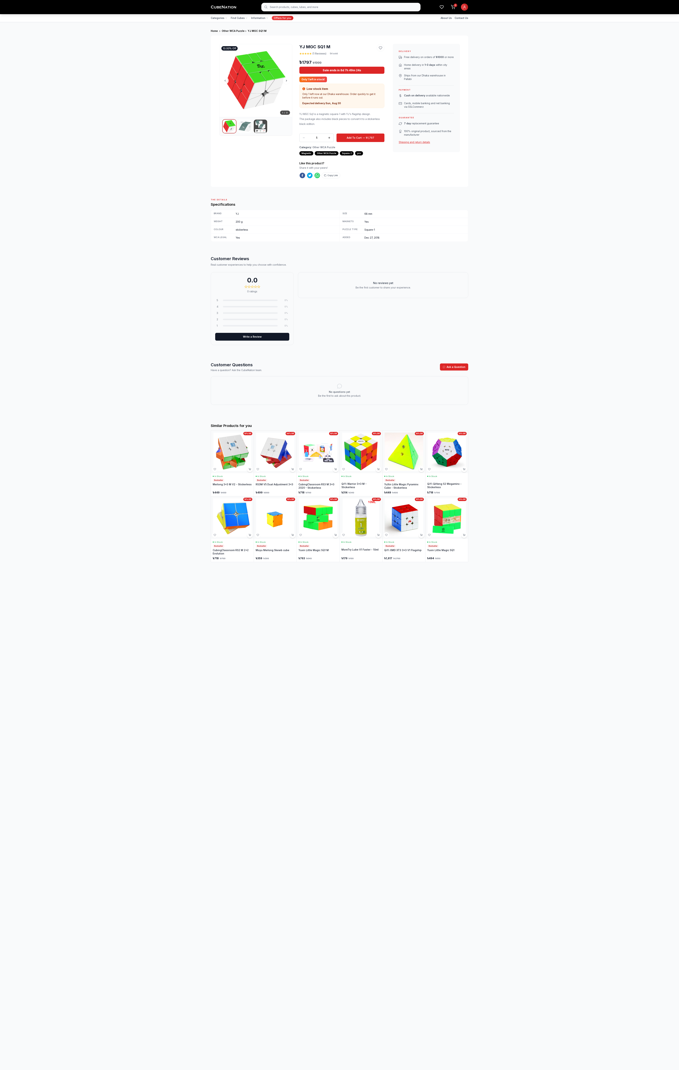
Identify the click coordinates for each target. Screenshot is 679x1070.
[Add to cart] (250, 469)
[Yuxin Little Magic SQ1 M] (318, 529)
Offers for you (282, 17)
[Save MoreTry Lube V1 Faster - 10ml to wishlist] (343, 535)
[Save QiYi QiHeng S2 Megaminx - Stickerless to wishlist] (429, 469)
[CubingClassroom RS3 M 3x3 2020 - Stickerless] (318, 463)
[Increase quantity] (329, 138)
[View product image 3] (260, 126)
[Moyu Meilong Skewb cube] (275, 529)
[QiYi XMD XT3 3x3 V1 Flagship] (403, 529)
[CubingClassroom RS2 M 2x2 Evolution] (232, 529)
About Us (446, 17)
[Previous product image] (225, 80)
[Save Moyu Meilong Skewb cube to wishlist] (258, 535)
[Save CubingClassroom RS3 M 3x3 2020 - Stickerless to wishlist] (300, 469)
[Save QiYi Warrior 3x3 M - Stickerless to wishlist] (343, 469)
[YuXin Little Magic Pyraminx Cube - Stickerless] (403, 463)
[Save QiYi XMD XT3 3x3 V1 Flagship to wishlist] (386, 535)
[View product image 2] (245, 126)
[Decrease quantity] (304, 138)
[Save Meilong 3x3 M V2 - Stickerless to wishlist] (215, 469)
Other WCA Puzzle (233, 30)
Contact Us (461, 17)
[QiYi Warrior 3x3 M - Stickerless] (361, 463)
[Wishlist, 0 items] (441, 7)
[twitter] (310, 175)
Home (214, 30)
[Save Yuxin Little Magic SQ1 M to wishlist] (300, 535)
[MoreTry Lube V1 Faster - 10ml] (361, 529)
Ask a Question (456, 366)
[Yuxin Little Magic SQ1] (446, 529)
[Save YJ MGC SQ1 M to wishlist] (380, 48)
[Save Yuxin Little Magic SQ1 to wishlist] (429, 535)
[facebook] (302, 175)
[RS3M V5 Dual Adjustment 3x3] (275, 463)
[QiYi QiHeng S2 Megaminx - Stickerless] (446, 463)
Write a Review (252, 336)
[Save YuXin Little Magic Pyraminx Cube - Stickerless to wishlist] (386, 469)
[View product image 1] (229, 126)
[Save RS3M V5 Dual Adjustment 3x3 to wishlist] (258, 469)
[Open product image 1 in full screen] (255, 80)
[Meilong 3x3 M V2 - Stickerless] (232, 463)
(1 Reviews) (319, 53)
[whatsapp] (317, 175)
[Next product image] (286, 80)
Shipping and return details (414, 142)
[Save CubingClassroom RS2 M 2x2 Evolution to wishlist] (215, 535)
